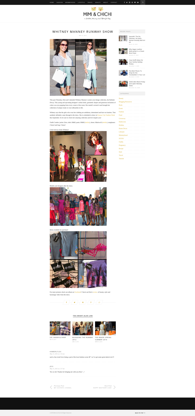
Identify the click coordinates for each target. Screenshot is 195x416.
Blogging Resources (125, 102)
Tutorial (121, 158)
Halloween (122, 122)
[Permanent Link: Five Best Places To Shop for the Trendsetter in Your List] (123, 75)
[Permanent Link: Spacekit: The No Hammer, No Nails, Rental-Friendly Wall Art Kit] (123, 41)
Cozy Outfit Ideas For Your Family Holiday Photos (136, 62)
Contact (114, 2)
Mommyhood (70, 2)
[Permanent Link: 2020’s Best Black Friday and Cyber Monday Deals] (123, 86)
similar (87, 122)
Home (52, 2)
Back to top (139, 413)
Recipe (121, 148)
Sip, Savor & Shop (58, 337)
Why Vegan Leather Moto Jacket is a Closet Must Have (136, 51)
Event (121, 108)
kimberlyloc (56, 352)
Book (120, 105)
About (105, 2)
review (95, 292)
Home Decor (123, 128)
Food (120, 115)
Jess (51, 366)
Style (120, 152)
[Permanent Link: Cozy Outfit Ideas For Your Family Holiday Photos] (123, 64)
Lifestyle (81, 2)
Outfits (121, 142)
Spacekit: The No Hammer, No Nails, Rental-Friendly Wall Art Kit (137, 39)
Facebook (78, 292)
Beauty (98, 2)
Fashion (60, 2)
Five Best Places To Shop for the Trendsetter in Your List (137, 73)
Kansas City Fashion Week (106, 115)
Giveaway (122, 118)
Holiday (121, 125)
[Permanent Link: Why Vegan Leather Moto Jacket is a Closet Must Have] (123, 53)
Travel (90, 2)
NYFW (121, 138)
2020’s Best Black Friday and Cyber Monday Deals (137, 84)
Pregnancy (122, 145)
